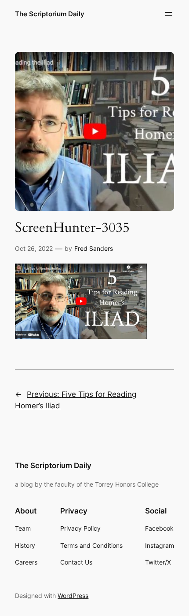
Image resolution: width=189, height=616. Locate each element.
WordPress (73, 595)
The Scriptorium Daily (49, 14)
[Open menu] (169, 14)
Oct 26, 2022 (34, 248)
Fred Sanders (93, 248)
